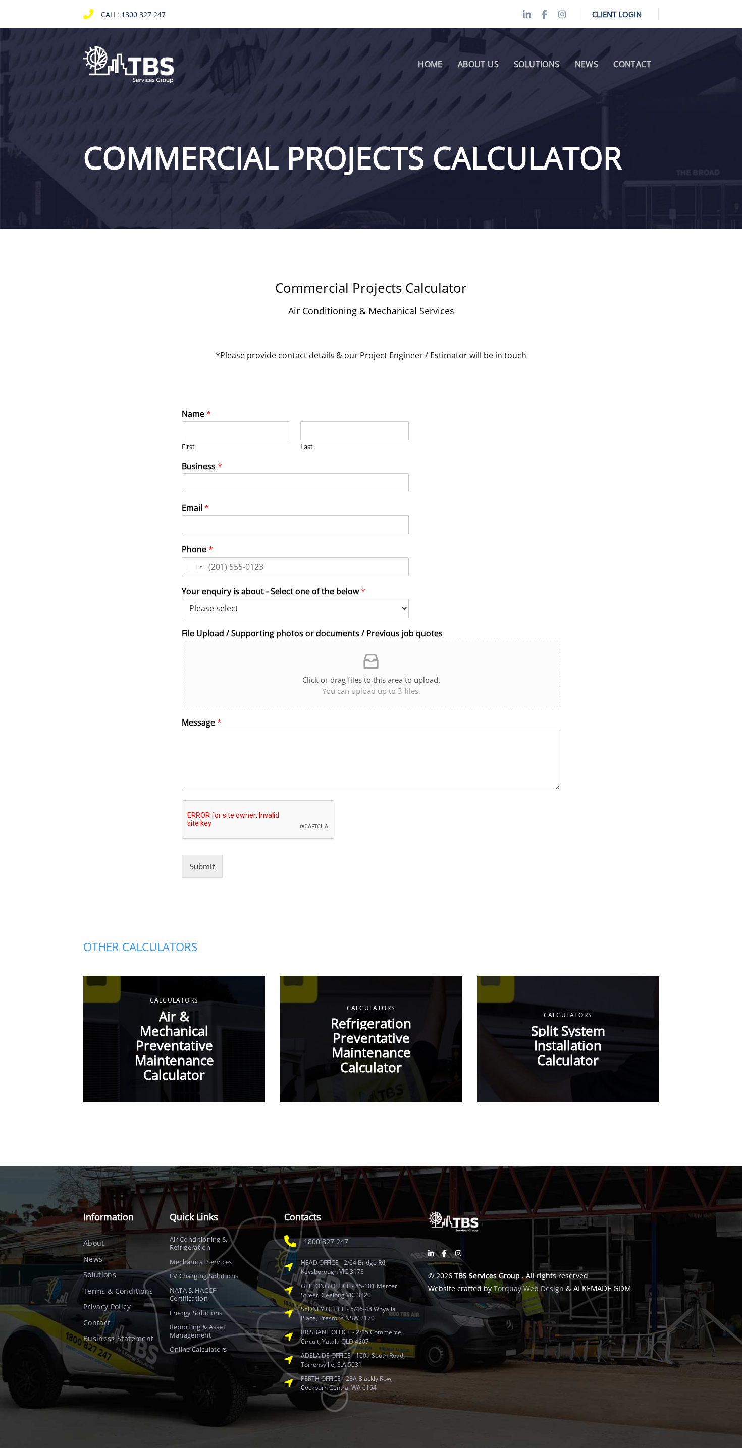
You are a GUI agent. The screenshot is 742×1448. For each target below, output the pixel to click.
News (92, 1259)
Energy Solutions (196, 1313)
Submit (202, 866)
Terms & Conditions (118, 1291)
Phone (197, 549)
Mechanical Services (201, 1262)
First (188, 446)
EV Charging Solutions (204, 1276)
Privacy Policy (107, 1306)
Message (202, 722)
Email (195, 508)
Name (196, 414)
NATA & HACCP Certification (193, 1294)
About (93, 1243)
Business (202, 466)
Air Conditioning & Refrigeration (198, 1243)
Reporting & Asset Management (198, 1331)
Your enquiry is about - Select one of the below (273, 591)
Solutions (99, 1274)
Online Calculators (198, 1349)
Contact (96, 1322)
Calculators (174, 1000)
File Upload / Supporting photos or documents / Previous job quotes (312, 633)
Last (306, 446)
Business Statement (118, 1338)
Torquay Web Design (529, 1288)
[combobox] (193, 567)
